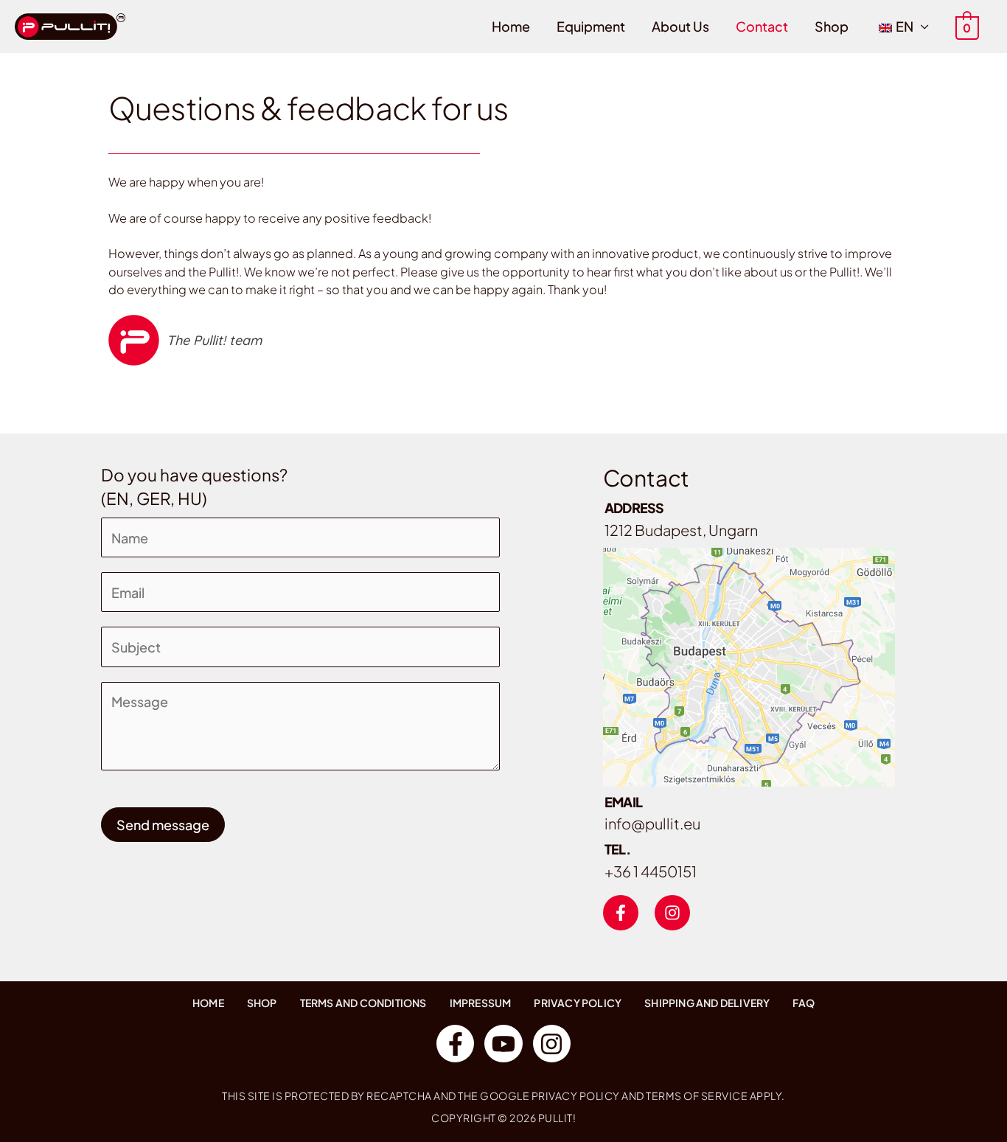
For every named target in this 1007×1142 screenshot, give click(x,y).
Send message (162, 824)
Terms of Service (697, 1095)
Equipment (591, 26)
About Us (680, 26)
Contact (762, 26)
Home (511, 26)
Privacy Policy (576, 1095)
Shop (832, 26)
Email (623, 801)
